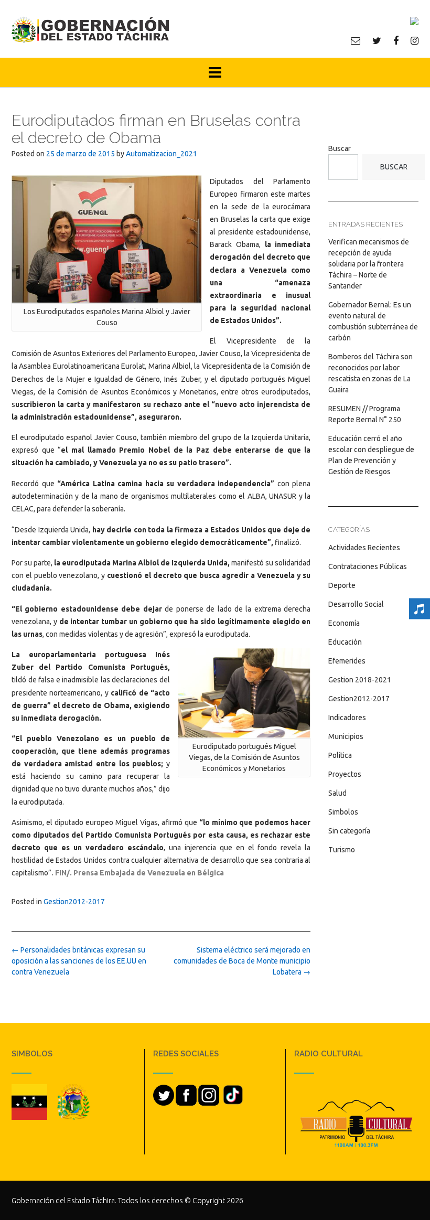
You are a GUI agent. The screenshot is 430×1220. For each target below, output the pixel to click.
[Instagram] (414, 40)
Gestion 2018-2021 (359, 680)
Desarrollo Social (356, 604)
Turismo (341, 850)
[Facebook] (396, 40)
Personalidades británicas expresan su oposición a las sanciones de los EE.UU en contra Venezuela (79, 961)
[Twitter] (376, 40)
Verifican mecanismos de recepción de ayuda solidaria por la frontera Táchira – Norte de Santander (368, 264)
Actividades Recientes (364, 547)
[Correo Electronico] (355, 40)
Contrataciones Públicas (367, 566)
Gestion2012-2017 (74, 901)
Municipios (345, 736)
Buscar (339, 148)
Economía (344, 623)
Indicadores (347, 717)
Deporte (342, 585)
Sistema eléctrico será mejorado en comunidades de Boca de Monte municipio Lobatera (242, 961)
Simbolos (343, 812)
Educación (345, 642)
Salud (337, 793)
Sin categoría (349, 831)
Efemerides (347, 661)
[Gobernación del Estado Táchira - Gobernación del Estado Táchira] (90, 29)
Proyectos (344, 774)
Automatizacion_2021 (161, 153)
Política (340, 755)
